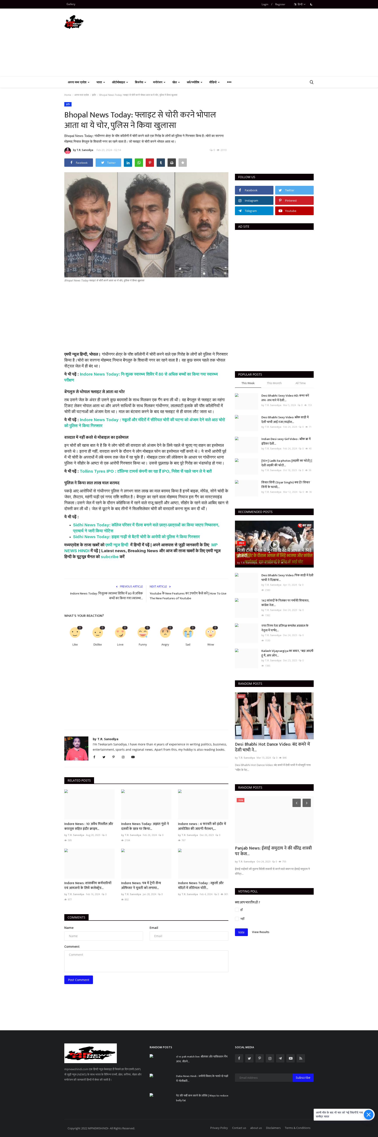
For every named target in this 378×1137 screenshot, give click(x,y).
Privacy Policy (219, 1128)
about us (256, 1128)
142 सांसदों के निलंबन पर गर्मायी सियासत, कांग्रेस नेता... (285, 602)
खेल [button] (175, 82)
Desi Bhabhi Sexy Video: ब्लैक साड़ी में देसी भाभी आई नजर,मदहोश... (285, 419)
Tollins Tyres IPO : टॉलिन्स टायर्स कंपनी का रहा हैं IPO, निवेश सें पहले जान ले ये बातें (146, 471)
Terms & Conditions (297, 1128)
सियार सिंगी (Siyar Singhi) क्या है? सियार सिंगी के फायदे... (285, 484)
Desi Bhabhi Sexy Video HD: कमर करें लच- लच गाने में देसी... (285, 398)
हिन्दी (299, 4)
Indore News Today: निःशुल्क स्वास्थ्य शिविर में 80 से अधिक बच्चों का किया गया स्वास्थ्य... (106, 596)
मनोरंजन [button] (158, 82)
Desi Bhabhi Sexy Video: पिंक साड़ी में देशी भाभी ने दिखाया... (287, 577)
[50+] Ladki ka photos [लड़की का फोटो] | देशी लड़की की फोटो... (286, 463)
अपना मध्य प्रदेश (81, 94)
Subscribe (303, 1077)
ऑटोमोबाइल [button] (119, 82)
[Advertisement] (234, 42)
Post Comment (78, 980)
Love (120, 644)
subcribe (109, 556)
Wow (210, 644)
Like (75, 644)
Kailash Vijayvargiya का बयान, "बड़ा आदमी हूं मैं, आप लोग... (287, 653)
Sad (188, 644)
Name (69, 928)
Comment (72, 946)
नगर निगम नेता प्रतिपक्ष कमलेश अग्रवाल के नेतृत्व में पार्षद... (284, 628)
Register (280, 4)
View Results (260, 932)
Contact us (239, 1128)
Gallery (70, 4)
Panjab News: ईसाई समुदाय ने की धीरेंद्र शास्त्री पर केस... (273, 851)
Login (265, 4)
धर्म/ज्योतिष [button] (193, 82)
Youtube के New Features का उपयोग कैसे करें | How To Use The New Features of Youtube (188, 596)
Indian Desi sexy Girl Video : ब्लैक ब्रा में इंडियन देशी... (286, 441)
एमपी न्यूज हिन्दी (116, 545)
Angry (165, 644)
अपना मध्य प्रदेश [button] (77, 82)
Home (67, 94)
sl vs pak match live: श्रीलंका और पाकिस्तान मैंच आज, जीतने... (202, 1059)
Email (154, 928)
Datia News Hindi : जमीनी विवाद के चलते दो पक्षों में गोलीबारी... (202, 1078)
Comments (76, 917)
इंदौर (94, 94)
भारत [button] (99, 82)
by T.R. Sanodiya (83, 150)
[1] (311, 4)
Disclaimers (273, 1128)
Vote (241, 932)
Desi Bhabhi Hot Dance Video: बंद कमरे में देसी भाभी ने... (272, 747)
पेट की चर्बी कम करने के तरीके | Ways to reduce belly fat (202, 1098)
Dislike (97, 644)
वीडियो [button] (213, 82)
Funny (143, 644)
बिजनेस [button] (139, 82)
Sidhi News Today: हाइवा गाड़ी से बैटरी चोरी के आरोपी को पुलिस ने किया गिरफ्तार (136, 536)
